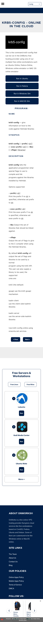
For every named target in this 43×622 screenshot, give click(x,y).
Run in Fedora (22, 86)
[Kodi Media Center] (23, 426)
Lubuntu (21, 407)
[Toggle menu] (2, 3)
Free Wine (30, 384)
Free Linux (14, 384)
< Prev (15, 339)
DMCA (11, 588)
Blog (10, 565)
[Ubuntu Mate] (23, 455)
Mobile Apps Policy (16, 581)
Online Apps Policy (16, 577)
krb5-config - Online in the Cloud (21, 24)
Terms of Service (15, 585)
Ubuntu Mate (21, 463)
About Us (12, 558)
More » (21, 479)
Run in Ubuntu (22, 78)
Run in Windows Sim (22, 93)
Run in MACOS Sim (22, 101)
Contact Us (13, 562)
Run (21, 413)
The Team (13, 554)
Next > (27, 339)
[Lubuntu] (23, 398)
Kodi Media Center (22, 435)
